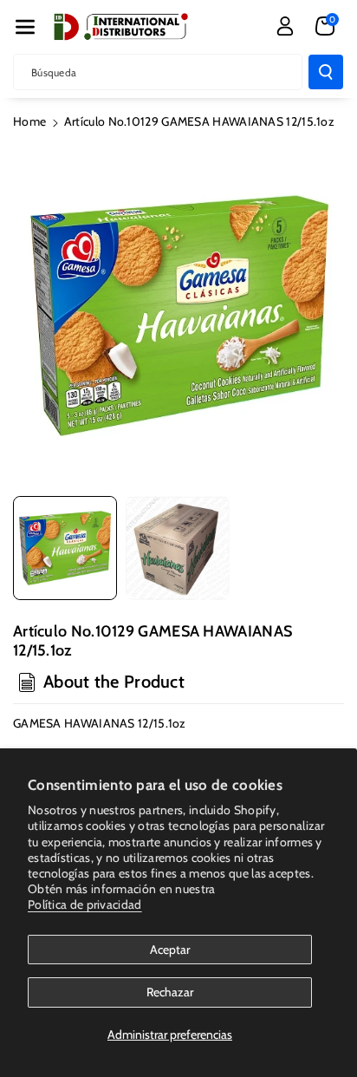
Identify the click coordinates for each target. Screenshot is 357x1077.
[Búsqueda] (325, 72)
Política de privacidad (85, 904)
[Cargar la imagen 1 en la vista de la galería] (65, 548)
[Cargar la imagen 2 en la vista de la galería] (178, 548)
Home (29, 121)
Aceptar (170, 949)
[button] (25, 27)
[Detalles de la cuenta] (285, 26)
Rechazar (169, 992)
